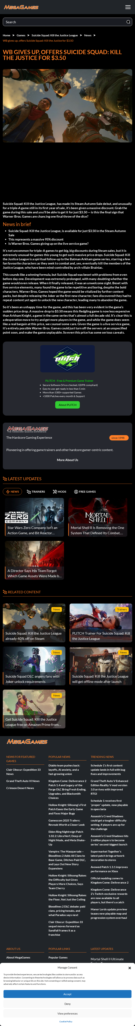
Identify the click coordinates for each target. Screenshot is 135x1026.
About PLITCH (67, 404)
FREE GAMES (87, 491)
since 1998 (117, 437)
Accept (67, 994)
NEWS (15, 491)
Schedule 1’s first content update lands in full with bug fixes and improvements (108, 769)
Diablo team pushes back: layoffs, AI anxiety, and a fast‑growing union (64, 769)
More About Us (67, 460)
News (87, 35)
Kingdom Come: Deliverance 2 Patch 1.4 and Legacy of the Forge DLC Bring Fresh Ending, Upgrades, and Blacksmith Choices (67, 789)
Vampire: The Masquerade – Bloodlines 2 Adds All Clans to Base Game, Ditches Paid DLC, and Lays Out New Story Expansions (67, 860)
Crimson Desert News (20, 788)
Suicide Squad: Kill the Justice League (55, 35)
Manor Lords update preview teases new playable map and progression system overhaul (109, 913)
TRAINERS (38, 491)
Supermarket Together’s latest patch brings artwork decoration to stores (107, 855)
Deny (68, 1003)
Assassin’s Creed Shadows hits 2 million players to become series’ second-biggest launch (109, 840)
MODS (62, 491)
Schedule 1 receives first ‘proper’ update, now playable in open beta (109, 805)
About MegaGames (18, 957)
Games (21, 35)
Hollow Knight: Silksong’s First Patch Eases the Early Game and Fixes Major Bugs (67, 809)
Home (6, 35)
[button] (129, 967)
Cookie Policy (65, 1021)
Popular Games (58, 957)
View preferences (67, 1013)
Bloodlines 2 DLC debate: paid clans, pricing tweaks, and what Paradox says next (67, 911)
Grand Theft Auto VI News (23, 781)
